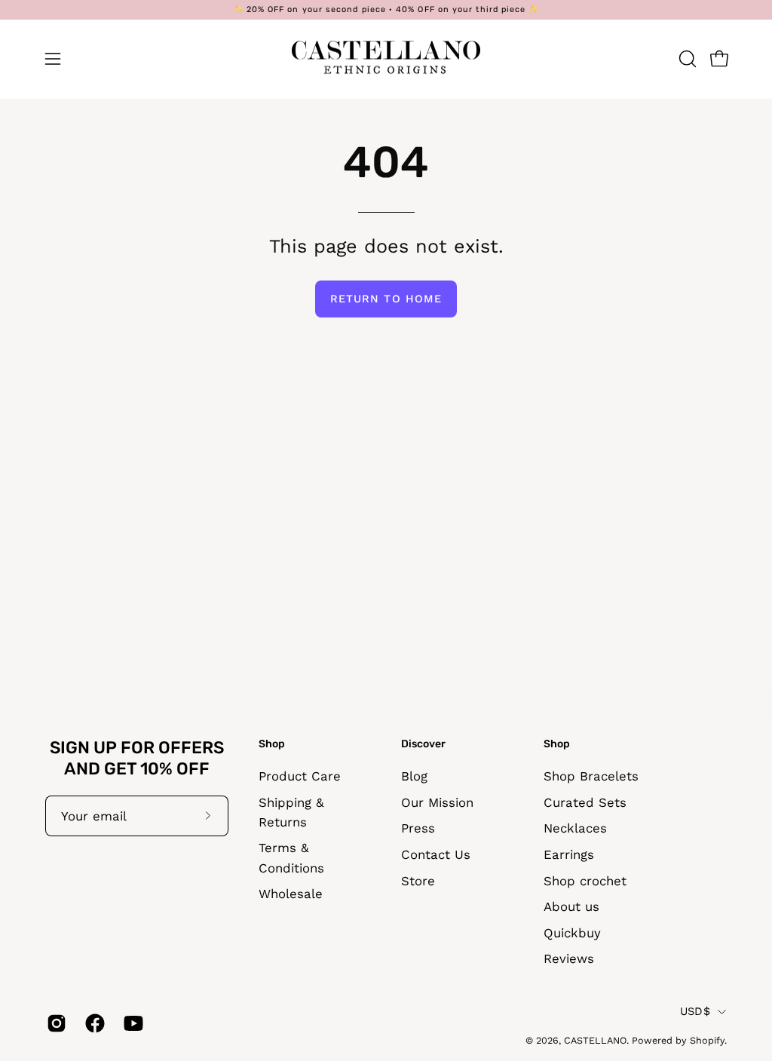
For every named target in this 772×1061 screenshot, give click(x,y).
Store (418, 880)
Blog (414, 775)
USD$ (695, 1011)
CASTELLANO (595, 1040)
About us (571, 906)
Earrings (569, 854)
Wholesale (291, 893)
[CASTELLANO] (386, 59)
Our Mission (437, 801)
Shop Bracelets (591, 775)
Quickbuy (572, 932)
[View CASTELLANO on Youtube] (131, 1023)
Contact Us (435, 854)
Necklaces (575, 828)
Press (418, 828)
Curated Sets (585, 801)
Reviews (569, 958)
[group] (386, 10)
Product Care (300, 775)
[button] (686, 58)
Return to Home (386, 299)
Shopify (707, 1040)
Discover (423, 743)
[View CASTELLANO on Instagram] (54, 1023)
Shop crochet (585, 880)
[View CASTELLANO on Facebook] (93, 1023)
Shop (272, 743)
